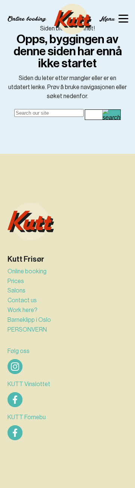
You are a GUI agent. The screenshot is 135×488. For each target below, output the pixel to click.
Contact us (22, 300)
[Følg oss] (15, 366)
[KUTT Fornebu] (15, 432)
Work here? (23, 310)
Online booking (27, 271)
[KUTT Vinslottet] (15, 399)
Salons (17, 290)
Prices (16, 281)
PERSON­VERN (27, 329)
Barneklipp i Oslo (29, 319)
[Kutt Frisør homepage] (73, 19)
